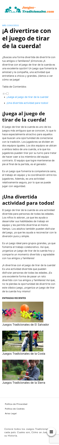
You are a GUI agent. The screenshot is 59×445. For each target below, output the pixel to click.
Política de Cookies (15, 409)
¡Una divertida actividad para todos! (27, 102)
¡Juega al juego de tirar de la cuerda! (27, 97)
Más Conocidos (10, 25)
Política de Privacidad (16, 404)
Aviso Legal (11, 413)
